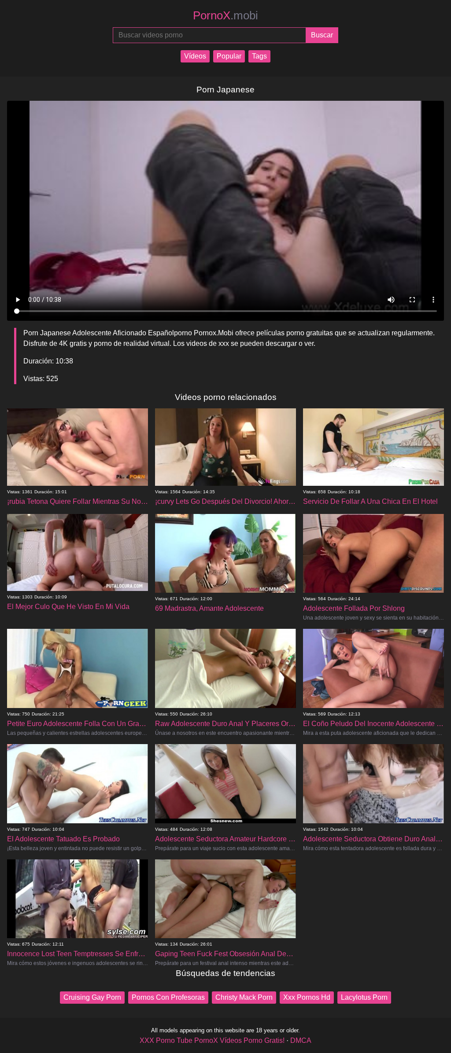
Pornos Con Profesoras (168, 997)
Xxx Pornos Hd (306, 997)
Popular (229, 56)
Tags (259, 56)
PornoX (225, 15)
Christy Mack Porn (244, 997)
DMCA (300, 1040)
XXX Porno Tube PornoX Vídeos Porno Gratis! (212, 1040)
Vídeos (195, 56)
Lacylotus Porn (364, 997)
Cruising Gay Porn (92, 997)
